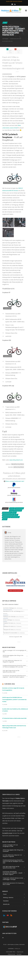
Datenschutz (11, 954)
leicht (4, 519)
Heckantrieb (19, 508)
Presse (5, 894)
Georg (6, 38)
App (16, 514)
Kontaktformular (7, 833)
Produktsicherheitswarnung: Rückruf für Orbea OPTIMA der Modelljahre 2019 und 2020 (13, 861)
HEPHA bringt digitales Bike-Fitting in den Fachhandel (13, 850)
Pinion (12, 508)
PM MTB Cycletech (17, 464)
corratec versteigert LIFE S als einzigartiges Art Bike (10, 845)
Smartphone (6, 517)
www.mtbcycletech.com (16, 460)
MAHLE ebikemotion (15, 510)
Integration (15, 517)
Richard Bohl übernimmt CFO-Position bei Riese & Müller (13, 883)
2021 (14, 512)
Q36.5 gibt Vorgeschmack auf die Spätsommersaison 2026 (11, 867)
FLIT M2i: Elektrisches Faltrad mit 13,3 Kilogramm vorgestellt (12, 855)
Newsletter (6, 901)
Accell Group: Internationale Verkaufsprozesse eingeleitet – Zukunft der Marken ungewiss (12, 873)
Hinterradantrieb (8, 514)
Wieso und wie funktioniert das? (15, 481)
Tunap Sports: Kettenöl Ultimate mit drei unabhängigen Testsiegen (13, 878)
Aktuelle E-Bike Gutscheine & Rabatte (14, 1)
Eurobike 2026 (10, 684)
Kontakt (19, 954)
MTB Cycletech (19, 467)
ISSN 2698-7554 (10, 952)
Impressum (20, 952)
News (5, 22)
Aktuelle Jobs (6, 904)
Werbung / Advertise (8, 897)
